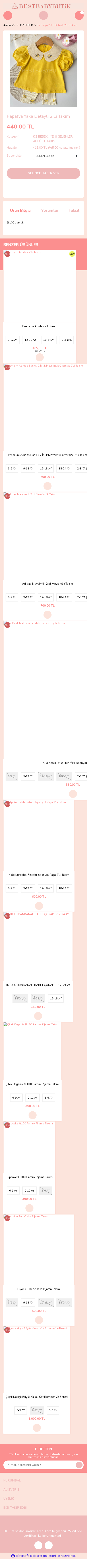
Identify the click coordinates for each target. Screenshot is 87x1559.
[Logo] (43, 6)
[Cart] (79, 15)
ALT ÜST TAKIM (44, 141)
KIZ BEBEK (40, 136)
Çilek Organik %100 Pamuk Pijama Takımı (32, 1084)
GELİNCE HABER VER (44, 173)
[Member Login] (43, 15)
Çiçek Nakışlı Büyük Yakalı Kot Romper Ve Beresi (37, 1397)
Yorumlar (49, 210)
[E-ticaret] (43, 1556)
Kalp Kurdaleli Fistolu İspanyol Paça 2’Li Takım (39, 875)
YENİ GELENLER (61, 136)
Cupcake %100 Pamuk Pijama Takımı (29, 1177)
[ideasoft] (20, 1556)
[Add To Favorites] (30, 186)
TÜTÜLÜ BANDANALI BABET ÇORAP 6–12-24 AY (38, 985)
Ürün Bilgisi (20, 210)
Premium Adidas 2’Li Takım (39, 326)
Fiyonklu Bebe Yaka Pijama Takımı (38, 1289)
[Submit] (79, 1465)
